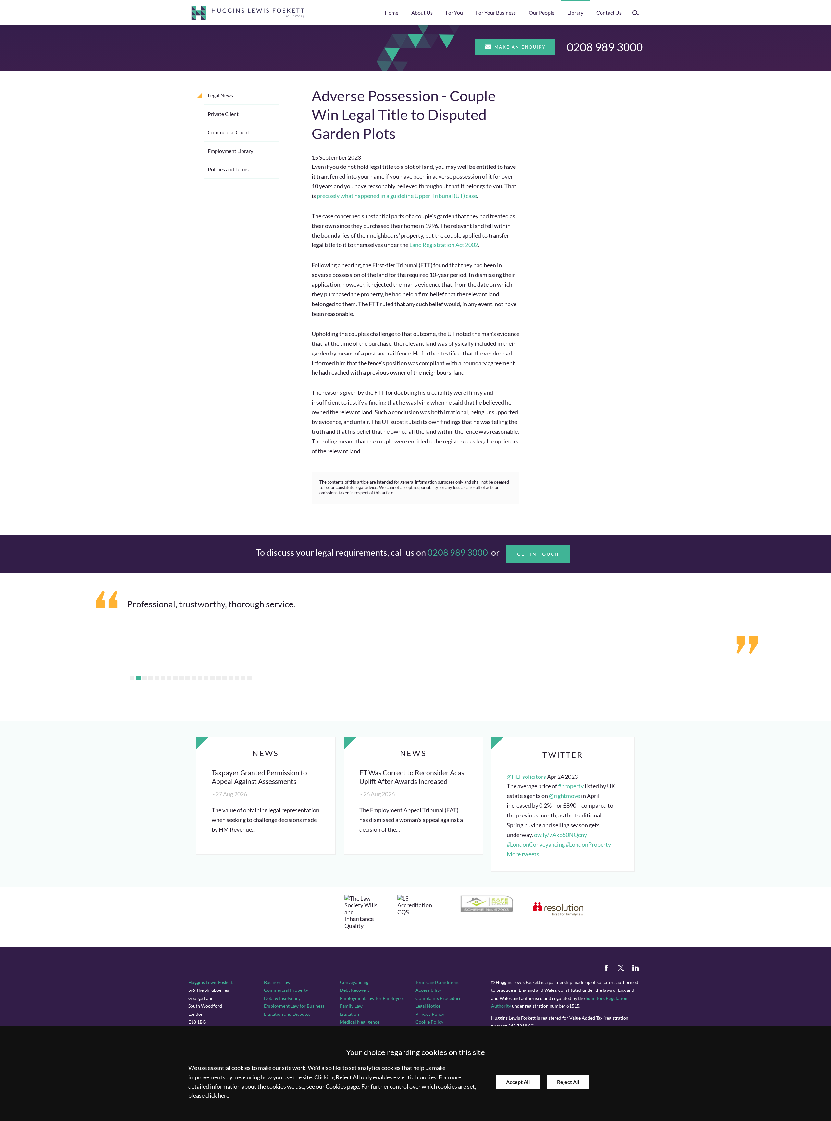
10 (187, 678)
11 (194, 678)
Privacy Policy (430, 1014)
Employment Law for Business (294, 1006)
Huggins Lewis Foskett (210, 982)
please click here (208, 1095)
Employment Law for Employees (372, 998)
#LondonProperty (588, 844)
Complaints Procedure (438, 998)
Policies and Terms (228, 169)
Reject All (568, 1082)
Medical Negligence (359, 1022)
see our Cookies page (332, 1086)
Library (575, 12)
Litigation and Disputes (287, 1014)
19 (243, 678)
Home (391, 12)
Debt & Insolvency (282, 998)
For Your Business (496, 12)
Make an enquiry (520, 47)
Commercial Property (286, 990)
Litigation (349, 1014)
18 (237, 678)
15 (218, 678)
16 (224, 678)
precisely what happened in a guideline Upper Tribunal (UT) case (397, 196)
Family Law (351, 1006)
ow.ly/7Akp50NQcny (560, 834)
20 (249, 678)
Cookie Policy (429, 1022)
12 (200, 678)
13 (206, 678)
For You (454, 12)
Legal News (220, 95)
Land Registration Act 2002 (443, 245)
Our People (541, 12)
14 (212, 678)
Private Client (223, 114)
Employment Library (230, 151)
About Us (422, 12)
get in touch (538, 554)
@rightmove (564, 795)
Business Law (277, 982)
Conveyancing (354, 982)
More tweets (523, 854)
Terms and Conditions (437, 982)
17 (231, 678)
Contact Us (609, 12)
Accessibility (428, 990)
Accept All (518, 1082)
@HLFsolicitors (526, 776)
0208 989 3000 (605, 47)
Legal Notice (428, 1006)
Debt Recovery (355, 990)
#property (571, 786)
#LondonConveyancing (536, 844)
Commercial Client (228, 132)
